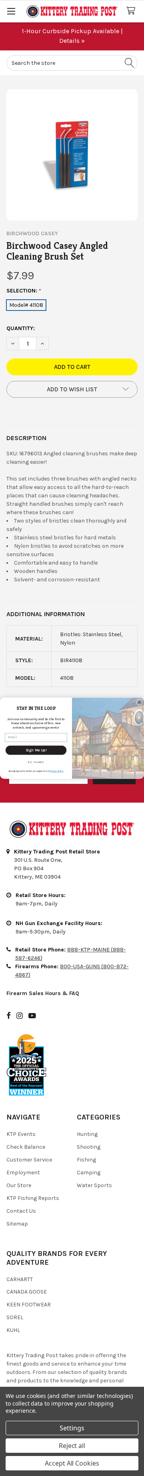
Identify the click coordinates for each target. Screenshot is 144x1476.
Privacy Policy (56, 771)
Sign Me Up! (36, 750)
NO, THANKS (36, 762)
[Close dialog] (139, 702)
